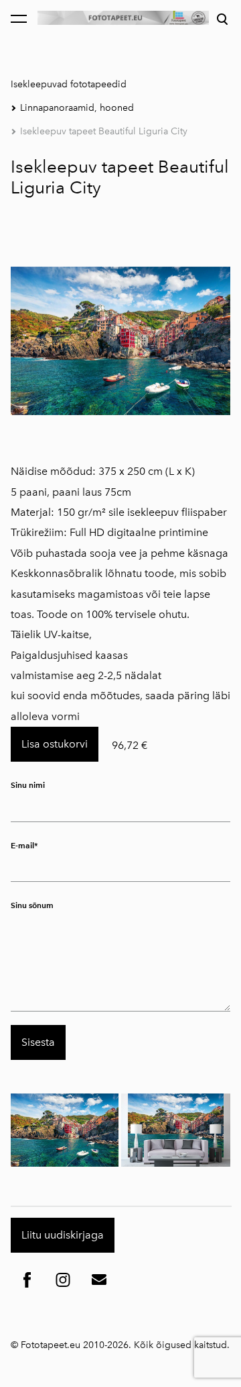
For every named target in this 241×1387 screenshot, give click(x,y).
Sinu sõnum (32, 905)
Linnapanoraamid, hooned (77, 108)
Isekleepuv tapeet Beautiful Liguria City (103, 131)
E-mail (22, 845)
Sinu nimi (28, 785)
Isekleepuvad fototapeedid (69, 84)
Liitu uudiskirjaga (62, 1234)
